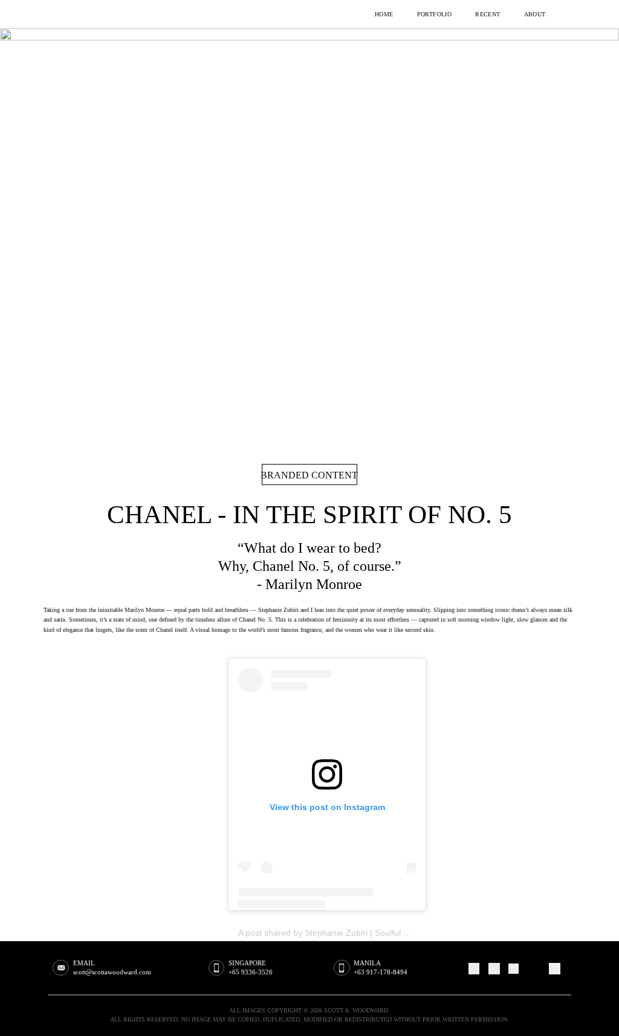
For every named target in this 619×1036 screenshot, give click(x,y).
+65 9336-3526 (250, 972)
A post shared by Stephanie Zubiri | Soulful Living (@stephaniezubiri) (369, 933)
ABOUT (535, 14)
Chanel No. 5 (255, 619)
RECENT (488, 14)
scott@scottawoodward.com (112, 972)
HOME (384, 14)
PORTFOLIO (434, 14)
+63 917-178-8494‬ (380, 972)
